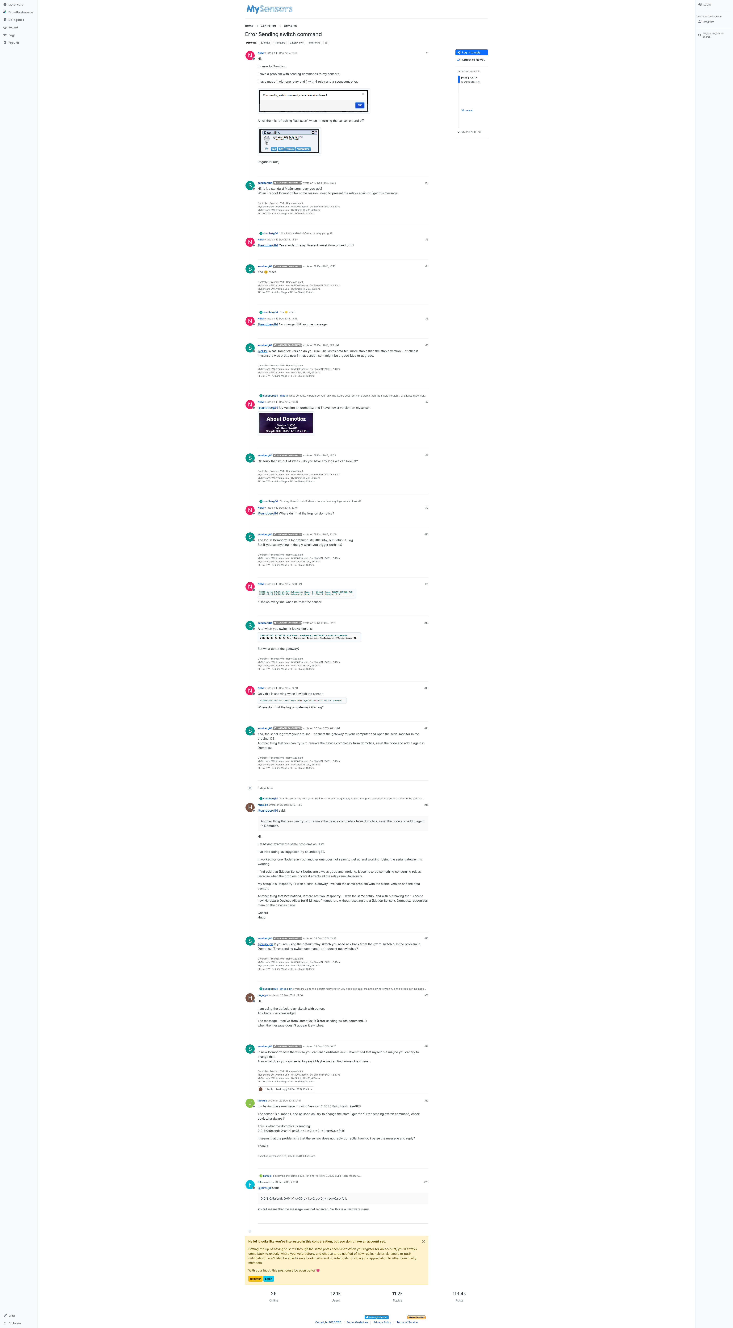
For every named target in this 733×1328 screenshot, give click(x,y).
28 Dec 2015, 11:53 (291, 804)
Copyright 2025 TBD (328, 1322)
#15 (426, 804)
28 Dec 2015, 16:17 (325, 1046)
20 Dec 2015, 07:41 (325, 728)
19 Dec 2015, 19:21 (324, 345)
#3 (426, 239)
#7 (426, 401)
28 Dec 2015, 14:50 (291, 995)
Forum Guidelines (357, 1322)
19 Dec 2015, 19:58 (325, 455)
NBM (261, 52)
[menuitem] (714, 5)
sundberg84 (265, 182)
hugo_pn (263, 804)
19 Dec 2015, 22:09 (325, 534)
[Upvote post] (410, 172)
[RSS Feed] (326, 43)
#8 (426, 455)
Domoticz (251, 42)
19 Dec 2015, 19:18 (286, 318)
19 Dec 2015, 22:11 (324, 622)
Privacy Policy (382, 1322)
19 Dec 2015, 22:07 (287, 507)
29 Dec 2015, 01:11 (290, 1100)
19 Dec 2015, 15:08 (325, 182)
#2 (426, 182)
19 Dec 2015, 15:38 (287, 239)
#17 (426, 995)
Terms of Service (407, 1322)
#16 (426, 938)
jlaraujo (262, 1100)
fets (260, 1182)
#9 (426, 507)
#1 (427, 52)
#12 (426, 622)
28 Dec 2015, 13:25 (325, 938)
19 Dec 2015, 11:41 (286, 52)
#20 (426, 1182)
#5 (426, 318)
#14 (426, 728)
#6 (426, 345)
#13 (426, 687)
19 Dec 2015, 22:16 (287, 687)
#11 (426, 583)
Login (268, 1278)
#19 (426, 1100)
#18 (426, 1046)
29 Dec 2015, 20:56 (286, 1182)
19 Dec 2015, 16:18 (324, 266)
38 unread (467, 110)
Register (255, 1278)
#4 (426, 266)
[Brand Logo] (270, 9)
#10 (426, 534)
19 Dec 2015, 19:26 (287, 401)
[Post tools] (425, 172)
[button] (19, 1316)
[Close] (423, 1241)
